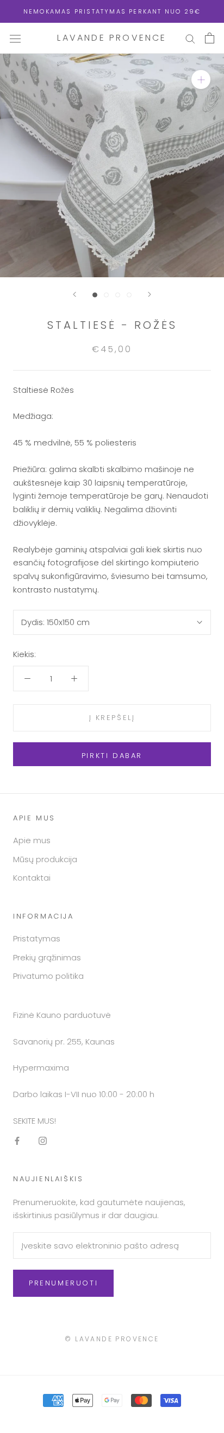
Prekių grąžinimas (47, 957)
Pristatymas (36, 938)
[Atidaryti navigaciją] (15, 38)
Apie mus (32, 840)
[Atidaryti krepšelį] (209, 38)
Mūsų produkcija (45, 859)
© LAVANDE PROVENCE (112, 1338)
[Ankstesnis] (74, 294)
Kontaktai (32, 877)
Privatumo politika (48, 976)
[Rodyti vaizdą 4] (129, 294)
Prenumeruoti (63, 1283)
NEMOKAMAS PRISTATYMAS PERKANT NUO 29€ (112, 11)
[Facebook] (17, 1141)
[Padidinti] (200, 79)
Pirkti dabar (112, 755)
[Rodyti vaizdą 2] (106, 294)
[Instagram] (43, 1141)
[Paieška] (190, 38)
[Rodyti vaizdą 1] (94, 294)
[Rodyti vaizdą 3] (117, 294)
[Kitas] (149, 294)
